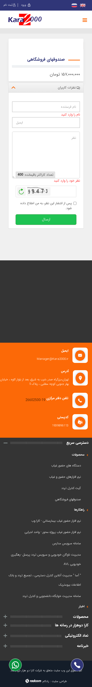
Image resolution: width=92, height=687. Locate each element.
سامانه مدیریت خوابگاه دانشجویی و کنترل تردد (51, 596)
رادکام (45, 681)
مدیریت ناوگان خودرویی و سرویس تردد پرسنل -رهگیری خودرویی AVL (46, 559)
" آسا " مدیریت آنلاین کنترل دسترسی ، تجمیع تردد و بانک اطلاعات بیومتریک (44, 580)
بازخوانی (21, 190)
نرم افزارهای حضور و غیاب (65, 476)
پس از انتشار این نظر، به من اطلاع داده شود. (46, 206)
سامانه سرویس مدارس (66, 543)
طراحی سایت (59, 681)
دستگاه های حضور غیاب (66, 465)
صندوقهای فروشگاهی (68, 499)
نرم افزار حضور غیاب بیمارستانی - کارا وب (56, 520)
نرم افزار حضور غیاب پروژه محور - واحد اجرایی (53, 532)
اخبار (81, 606)
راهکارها (79, 509)
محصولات (78, 454)
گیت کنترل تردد (71, 488)
